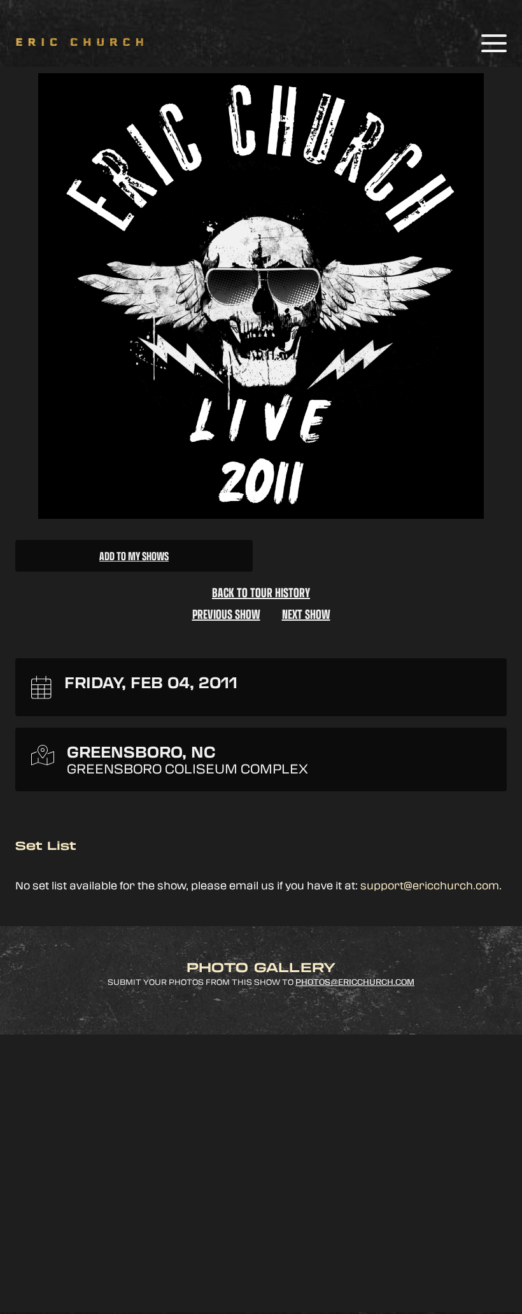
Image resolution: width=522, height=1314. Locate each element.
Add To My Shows (134, 556)
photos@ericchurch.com (354, 982)
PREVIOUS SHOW (226, 613)
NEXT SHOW (306, 613)
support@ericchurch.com (429, 885)
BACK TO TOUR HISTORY (261, 592)
